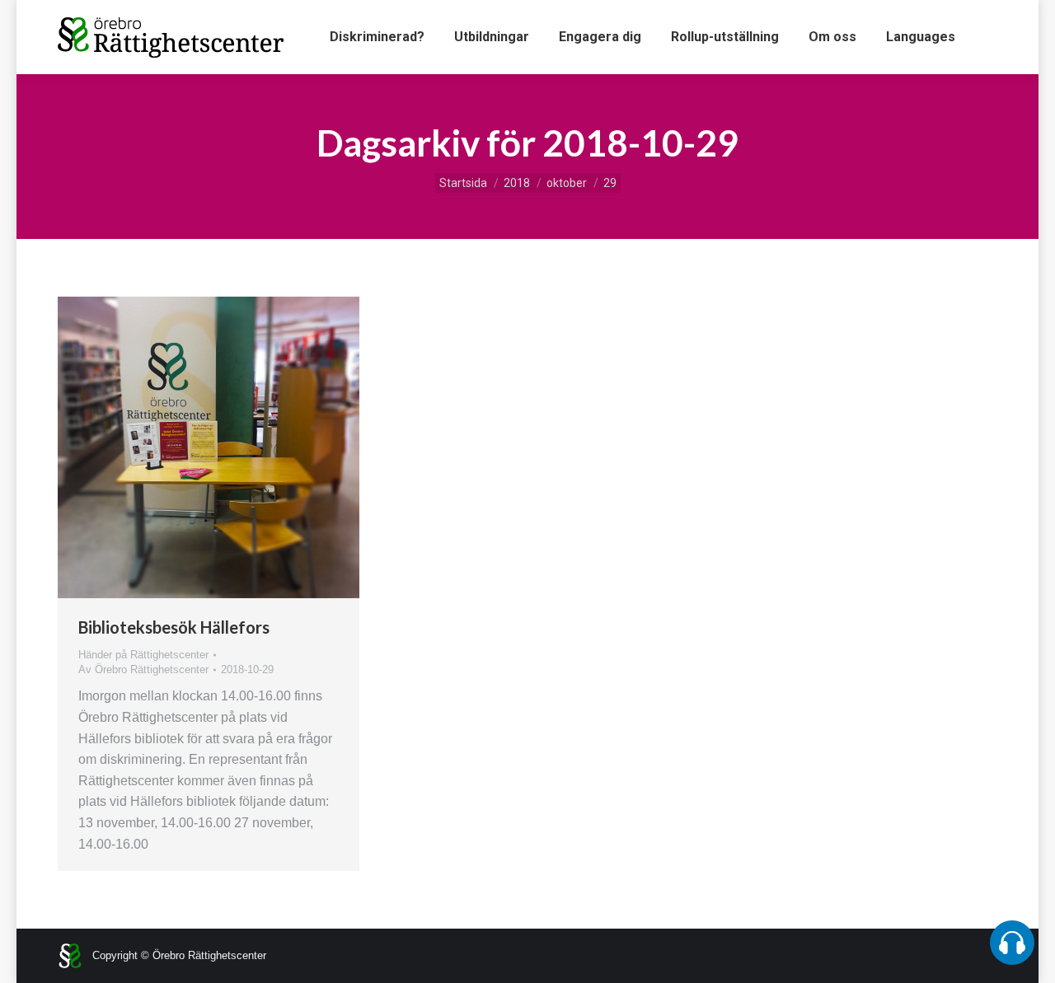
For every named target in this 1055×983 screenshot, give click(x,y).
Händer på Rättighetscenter (143, 654)
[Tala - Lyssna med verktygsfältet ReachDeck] (1012, 942)
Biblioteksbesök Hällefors (174, 627)
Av (143, 669)
